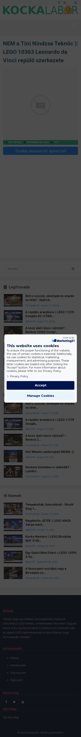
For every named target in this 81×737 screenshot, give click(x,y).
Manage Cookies (40, 396)
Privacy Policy (19, 376)
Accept (40, 385)
